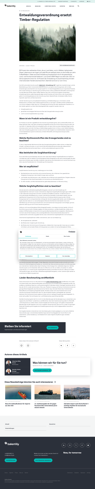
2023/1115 (42, 85)
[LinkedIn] (64, 445)
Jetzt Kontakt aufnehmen (41, 370)
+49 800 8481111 (9, 453)
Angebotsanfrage (63, 1)
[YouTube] (88, 445)
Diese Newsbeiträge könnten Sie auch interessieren (29, 382)
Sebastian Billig (16, 361)
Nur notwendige (66, 256)
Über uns (71, 6)
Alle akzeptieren (29, 256)
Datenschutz (70, 472)
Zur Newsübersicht (25, 10)
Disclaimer (76, 472)
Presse (16, 472)
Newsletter (52, 424)
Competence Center (50, 6)
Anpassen (47, 256)
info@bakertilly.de (9, 455)
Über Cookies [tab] (67, 236)
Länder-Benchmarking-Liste (53, 281)
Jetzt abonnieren (52, 327)
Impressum (83, 472)
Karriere (81, 1)
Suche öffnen (78, 6)
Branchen (38, 6)
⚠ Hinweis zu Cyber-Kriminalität (46, 1)
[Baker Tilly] (10, 5)
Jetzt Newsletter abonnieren (43, 460)
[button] (61, 345)
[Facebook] (82, 445)
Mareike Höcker (16, 369)
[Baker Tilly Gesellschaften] (12, 443)
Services (28, 6)
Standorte (74, 1)
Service (6, 472)
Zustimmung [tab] (28, 236)
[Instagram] (70, 445)
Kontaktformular (10, 460)
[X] (76, 445)
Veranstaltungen (9, 428)
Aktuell (7, 424)
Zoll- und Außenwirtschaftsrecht (67, 65)
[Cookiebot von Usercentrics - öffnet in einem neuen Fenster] (69, 232)
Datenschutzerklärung (63, 250)
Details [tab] (47, 236)
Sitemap (88, 472)
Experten (62, 6)
